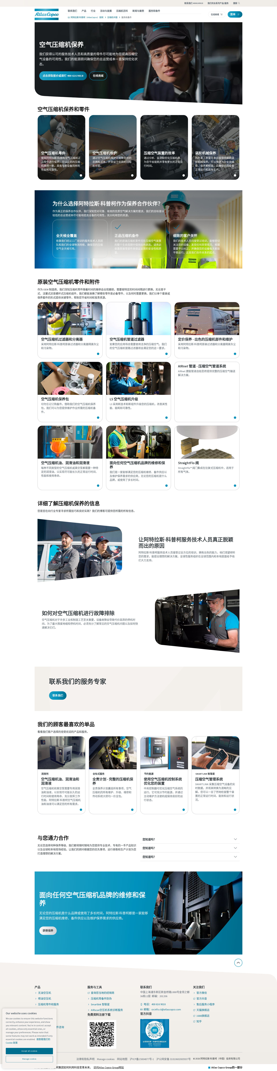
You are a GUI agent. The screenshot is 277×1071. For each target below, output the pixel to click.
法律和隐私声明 (85, 1059)
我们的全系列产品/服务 (218, 3)
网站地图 (122, 1059)
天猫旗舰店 (202, 1010)
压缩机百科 (122, 10)
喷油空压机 (44, 998)
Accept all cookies (29, 1051)
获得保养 (48, 930)
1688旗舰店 (202, 1015)
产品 (84, 10)
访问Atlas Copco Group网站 (108, 1067)
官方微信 (201, 992)
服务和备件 (154, 10)
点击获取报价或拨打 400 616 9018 (63, 75)
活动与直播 (106, 10)
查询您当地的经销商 (102, 992)
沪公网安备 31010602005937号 (173, 1059)
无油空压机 (44, 992)
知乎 (199, 1021)
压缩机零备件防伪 (101, 998)
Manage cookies (106, 1059)
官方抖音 (201, 998)
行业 (93, 10)
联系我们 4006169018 (193, 3)
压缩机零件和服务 (48, 1004)
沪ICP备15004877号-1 (142, 1059)
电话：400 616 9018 (155, 1004)
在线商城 (98, 75)
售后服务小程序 (205, 1004)
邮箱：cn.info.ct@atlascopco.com (162, 1009)
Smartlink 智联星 (100, 1004)
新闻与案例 (138, 10)
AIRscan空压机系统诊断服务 (107, 1010)
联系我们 (72, 10)
